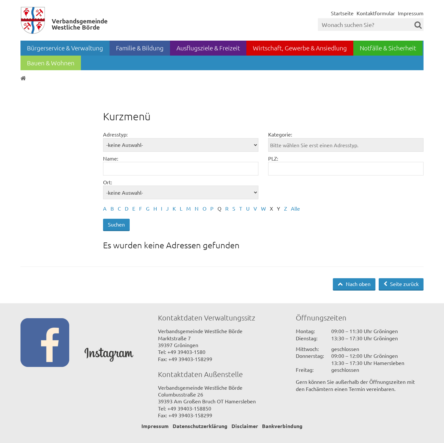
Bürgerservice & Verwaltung (65, 48)
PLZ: (273, 158)
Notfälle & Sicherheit (388, 48)
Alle (295, 208)
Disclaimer (244, 426)
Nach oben (358, 283)
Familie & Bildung (139, 48)
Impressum (411, 13)
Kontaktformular (376, 13)
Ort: (107, 182)
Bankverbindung (282, 426)
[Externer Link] (52, 343)
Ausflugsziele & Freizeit (208, 48)
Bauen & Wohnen (50, 63)
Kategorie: (280, 134)
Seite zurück (404, 283)
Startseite (342, 13)
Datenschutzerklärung (200, 426)
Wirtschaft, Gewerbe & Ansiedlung (300, 48)
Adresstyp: (115, 134)
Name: (110, 158)
